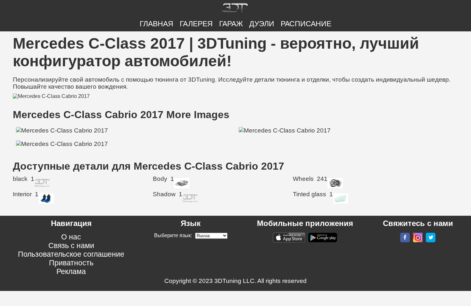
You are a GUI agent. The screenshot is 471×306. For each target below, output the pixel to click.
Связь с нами (71, 245)
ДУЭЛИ (261, 24)
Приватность (71, 263)
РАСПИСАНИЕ (306, 24)
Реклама (71, 271)
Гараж (231, 24)
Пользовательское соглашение (71, 254)
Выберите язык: (173, 235)
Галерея (196, 24)
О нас (71, 237)
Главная (156, 24)
